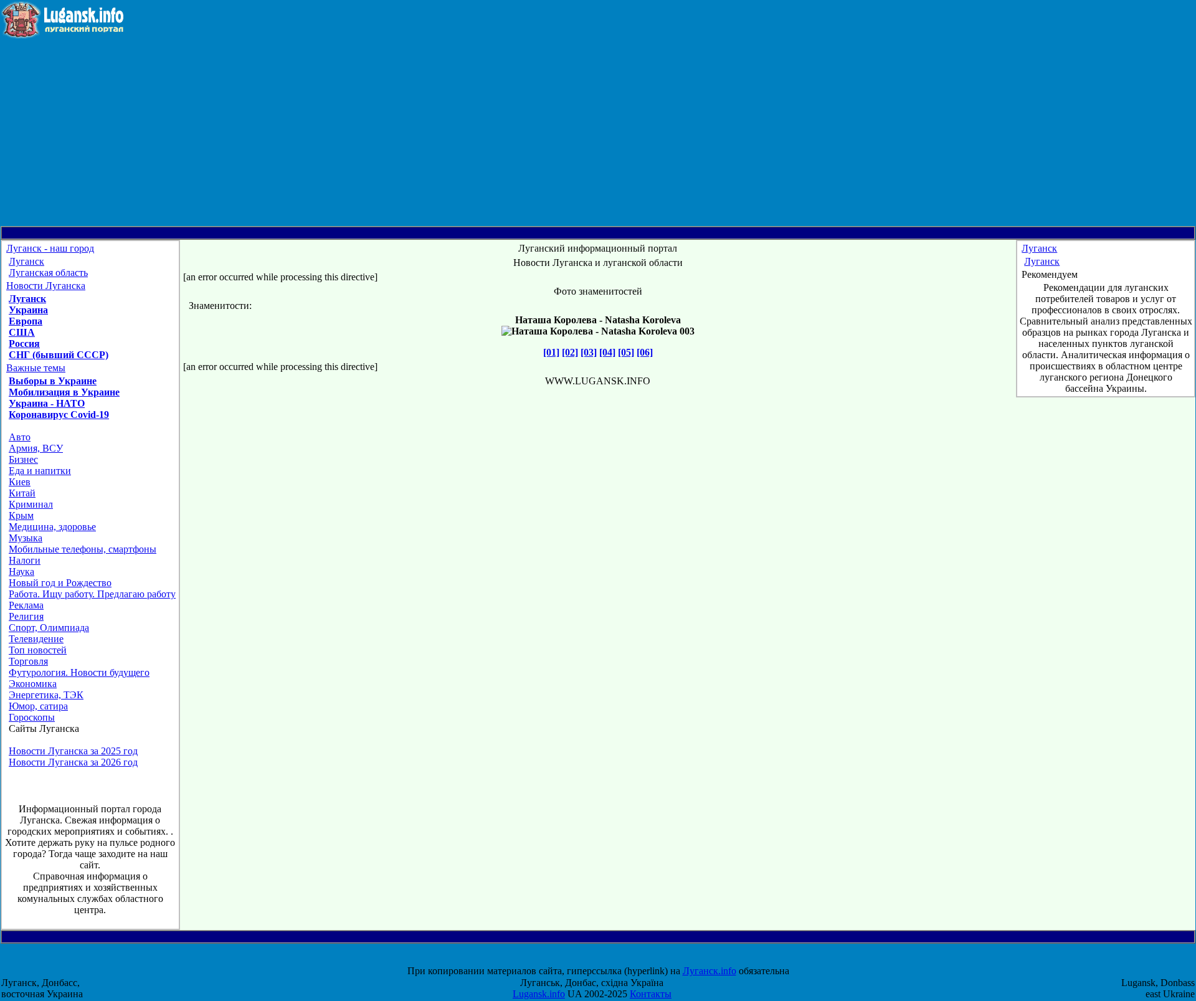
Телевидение (36, 638)
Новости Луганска (45, 285)
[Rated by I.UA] (609, 959)
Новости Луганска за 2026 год (73, 762)
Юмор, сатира (38, 706)
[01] (551, 352)
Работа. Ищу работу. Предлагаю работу (92, 594)
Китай (22, 493)
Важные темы (35, 368)
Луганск (26, 261)
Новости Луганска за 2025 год (73, 751)
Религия (26, 616)
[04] (607, 352)
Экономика (33, 683)
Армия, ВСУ (36, 448)
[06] (645, 352)
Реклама (26, 605)
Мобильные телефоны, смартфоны (82, 549)
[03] (589, 352)
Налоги (24, 560)
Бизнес (23, 459)
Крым (21, 515)
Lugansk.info (539, 994)
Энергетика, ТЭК (46, 695)
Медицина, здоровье (52, 526)
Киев (20, 482)
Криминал (31, 504)
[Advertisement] (598, 132)
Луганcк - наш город (50, 248)
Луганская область (48, 272)
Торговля (28, 661)
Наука (21, 571)
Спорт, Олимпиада (49, 627)
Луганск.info (709, 970)
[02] (570, 352)
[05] (626, 352)
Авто (20, 437)
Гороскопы (32, 717)
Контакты (651, 994)
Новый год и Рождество (60, 582)
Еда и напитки (40, 470)
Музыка (25, 538)
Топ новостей (38, 650)
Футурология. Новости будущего (79, 672)
